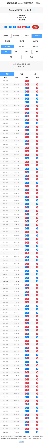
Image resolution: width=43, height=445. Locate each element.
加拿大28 (6, 36)
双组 (31, 57)
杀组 (16, 51)
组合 (6, 51)
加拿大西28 (16, 36)
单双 (37, 51)
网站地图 (21, 442)
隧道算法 (7, 46)
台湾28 (26, 36)
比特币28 (37, 36)
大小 (27, 51)
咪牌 (35, 27)
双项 (11, 57)
